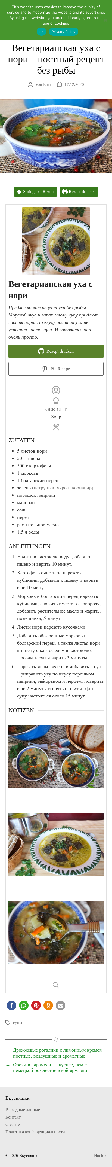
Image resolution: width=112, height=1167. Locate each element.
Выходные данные (22, 1109)
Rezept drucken (82, 191)
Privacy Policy (64, 31)
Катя (47, 84)
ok (41, 31)
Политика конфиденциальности (35, 1131)
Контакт (13, 1117)
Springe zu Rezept (38, 191)
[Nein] (105, 20)
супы (17, 1022)
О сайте (12, 1124)
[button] (11, 1005)
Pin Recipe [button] (59, 369)
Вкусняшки (29, 1155)
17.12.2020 (74, 84)
